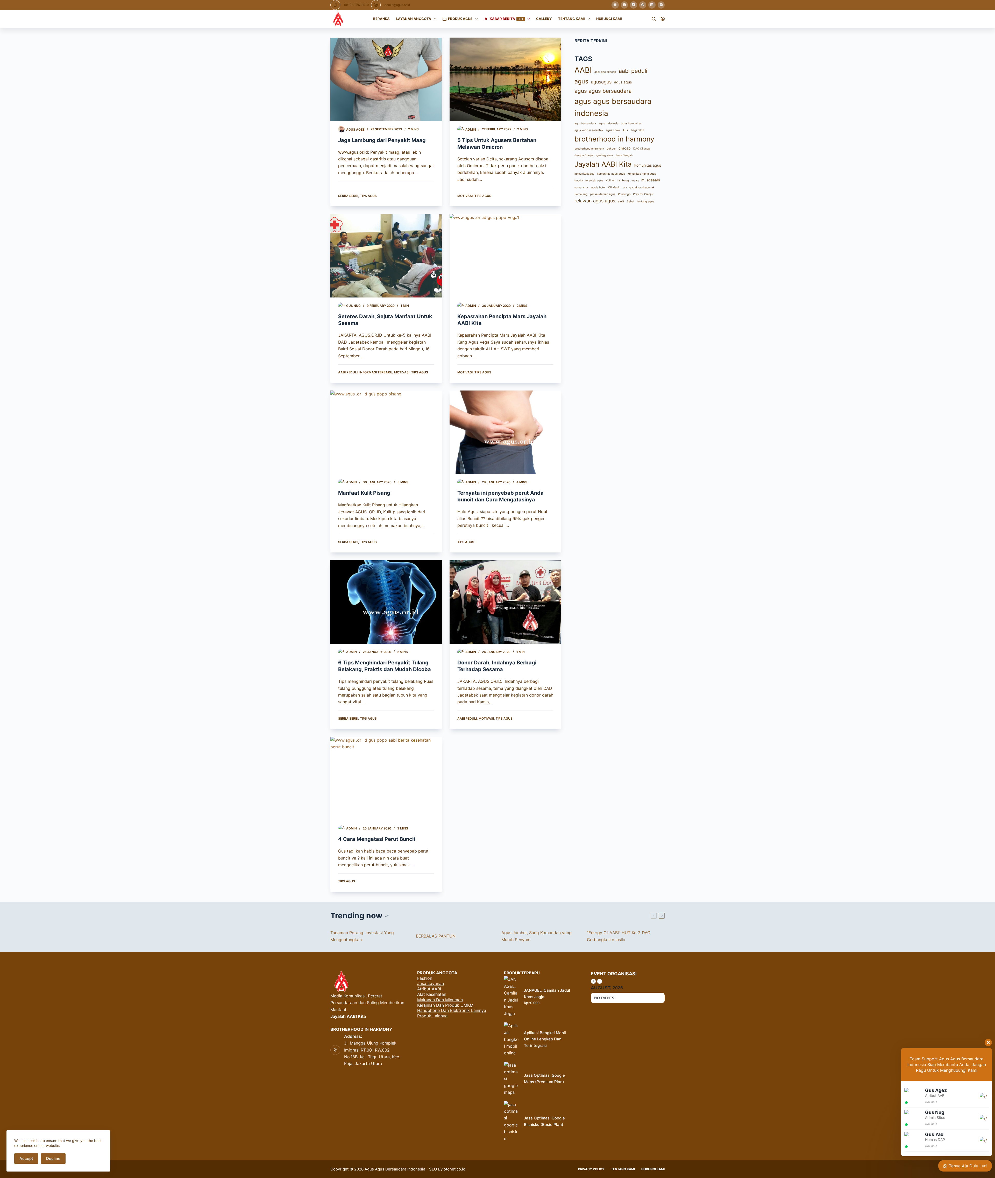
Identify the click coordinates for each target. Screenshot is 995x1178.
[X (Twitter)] (633, 5)
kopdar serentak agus (588, 180)
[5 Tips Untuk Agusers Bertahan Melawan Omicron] (505, 79)
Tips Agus (368, 196)
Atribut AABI (429, 988)
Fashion (424, 978)
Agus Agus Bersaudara (385, 1169)
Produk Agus (460, 19)
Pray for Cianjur (643, 194)
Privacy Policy (591, 1169)
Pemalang (580, 194)
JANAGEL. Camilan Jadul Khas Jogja (547, 993)
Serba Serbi (348, 196)
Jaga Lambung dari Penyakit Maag (382, 140)
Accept (26, 1158)
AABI (583, 70)
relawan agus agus (594, 200)
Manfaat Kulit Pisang (364, 493)
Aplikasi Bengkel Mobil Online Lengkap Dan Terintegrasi (545, 1039)
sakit (621, 201)
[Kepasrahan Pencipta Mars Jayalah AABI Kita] (505, 256)
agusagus (601, 81)
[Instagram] (624, 5)
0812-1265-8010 (356, 5)
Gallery (544, 19)
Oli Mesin (614, 187)
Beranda (381, 19)
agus (581, 81)
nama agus (581, 187)
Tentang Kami (571, 19)
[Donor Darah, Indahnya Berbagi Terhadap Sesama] (505, 602)
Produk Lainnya (432, 1015)
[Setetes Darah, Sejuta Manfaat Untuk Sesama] (386, 256)
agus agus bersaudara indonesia (612, 107)
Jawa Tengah (623, 155)
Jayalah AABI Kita (603, 164)
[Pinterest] (642, 5)
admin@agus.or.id (397, 5)
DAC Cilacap (641, 148)
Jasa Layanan (430, 983)
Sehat (630, 201)
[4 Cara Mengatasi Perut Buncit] (386, 778)
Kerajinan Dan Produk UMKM (445, 1005)
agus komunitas (631, 123)
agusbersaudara (585, 123)
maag (635, 180)
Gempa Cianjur (584, 155)
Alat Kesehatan (431, 994)
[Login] (663, 19)
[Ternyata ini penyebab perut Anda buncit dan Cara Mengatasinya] (505, 432)
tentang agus (645, 201)
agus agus (623, 82)
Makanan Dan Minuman (440, 999)
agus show (613, 130)
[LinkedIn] (652, 5)
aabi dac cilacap (605, 72)
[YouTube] (661, 5)
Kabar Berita (507, 19)
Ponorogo (624, 194)
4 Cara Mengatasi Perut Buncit (377, 839)
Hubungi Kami (609, 19)
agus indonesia (609, 123)
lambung (623, 180)
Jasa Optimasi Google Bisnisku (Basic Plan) (544, 1121)
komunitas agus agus (611, 173)
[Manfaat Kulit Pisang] (386, 432)
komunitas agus (647, 165)
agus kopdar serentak (588, 130)
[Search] (654, 19)
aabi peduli (633, 70)
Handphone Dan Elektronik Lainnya (451, 1010)
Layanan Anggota (413, 19)
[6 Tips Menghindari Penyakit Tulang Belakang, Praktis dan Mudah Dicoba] (386, 602)
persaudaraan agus (602, 194)
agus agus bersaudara (603, 91)
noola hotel (598, 187)
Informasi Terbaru (375, 372)
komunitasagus (584, 173)
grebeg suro (604, 155)
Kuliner (610, 180)
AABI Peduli (348, 372)
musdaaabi (650, 180)
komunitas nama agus (642, 173)
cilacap (625, 148)
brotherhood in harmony (614, 139)
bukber (611, 148)
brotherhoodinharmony (589, 148)
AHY (625, 130)
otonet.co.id (454, 1169)
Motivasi (465, 196)
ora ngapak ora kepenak (639, 187)
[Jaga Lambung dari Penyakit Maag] (386, 79)
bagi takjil (637, 130)
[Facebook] (615, 5)
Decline (53, 1158)
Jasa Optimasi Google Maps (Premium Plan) (544, 1078)
